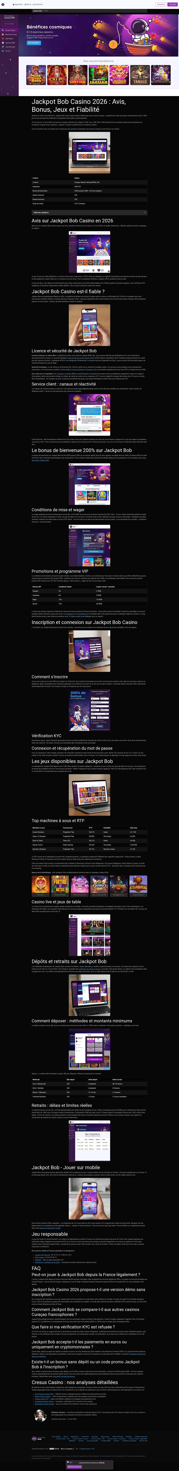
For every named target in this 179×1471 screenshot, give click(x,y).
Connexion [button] (161, 4)
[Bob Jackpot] (5, 4)
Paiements (38, 4)
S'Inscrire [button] (172, 4)
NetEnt (68, 370)
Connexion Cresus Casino (44, 1401)
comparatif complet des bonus (64, 1376)
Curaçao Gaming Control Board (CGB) (81, 358)
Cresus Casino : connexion (117, 1439)
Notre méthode (117, 1437)
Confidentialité (106, 1441)
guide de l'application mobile (50, 1228)
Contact (81, 1441)
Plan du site (143, 1441)
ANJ (114, 360)
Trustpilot (60, 374)
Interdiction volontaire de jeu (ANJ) (47, 1262)
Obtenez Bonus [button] (75, 1467)
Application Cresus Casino (44, 1404)
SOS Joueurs (40, 1257)
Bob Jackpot (56, 1437)
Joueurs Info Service (42, 1255)
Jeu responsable (92, 1441)
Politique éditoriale (141, 1437)
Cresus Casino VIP (42, 1399)
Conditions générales (129, 1441)
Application (18, 4)
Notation (129, 1437)
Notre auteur (105, 1437)
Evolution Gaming (77, 370)
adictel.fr (38, 1260)
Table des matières (41, 213)
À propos (95, 1437)
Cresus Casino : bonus (80, 1439)
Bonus (28, 4)
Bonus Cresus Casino (43, 1396)
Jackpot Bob (37, 11)
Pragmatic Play (91, 370)
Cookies (116, 1441)
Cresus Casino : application (138, 1439)
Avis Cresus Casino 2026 (44, 1394)
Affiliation (72, 1441)
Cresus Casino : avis (63, 1439)
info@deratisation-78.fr (87, 1449)
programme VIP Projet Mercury (77, 614)
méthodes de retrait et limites (90, 969)
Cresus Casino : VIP (98, 1439)
